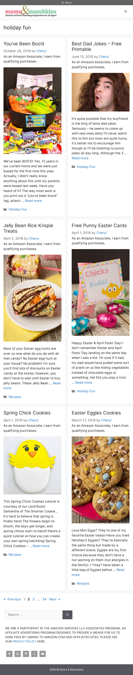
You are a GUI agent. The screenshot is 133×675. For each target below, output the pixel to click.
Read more (33, 201)
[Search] (67, 614)
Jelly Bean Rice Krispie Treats (28, 228)
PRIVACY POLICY (24, 641)
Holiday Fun (18, 209)
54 (44, 599)
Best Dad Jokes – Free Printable (97, 46)
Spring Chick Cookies (27, 413)
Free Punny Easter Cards (99, 225)
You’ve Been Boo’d (23, 44)
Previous (12, 599)
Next (54, 599)
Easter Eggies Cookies (96, 413)
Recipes (15, 397)
